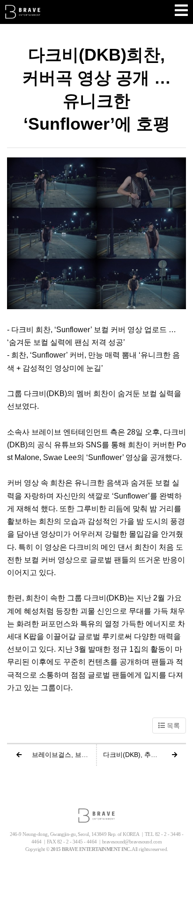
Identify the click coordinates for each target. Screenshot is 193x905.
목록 (172, 725)
